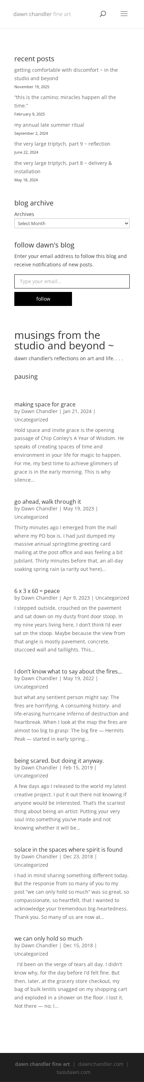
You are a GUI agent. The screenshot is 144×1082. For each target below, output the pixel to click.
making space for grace (44, 404)
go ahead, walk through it (47, 501)
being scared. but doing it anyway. (59, 761)
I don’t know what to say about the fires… (68, 671)
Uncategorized (31, 419)
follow (43, 298)
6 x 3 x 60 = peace (37, 591)
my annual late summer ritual (49, 124)
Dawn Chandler (39, 411)
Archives (24, 214)
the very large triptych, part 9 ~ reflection (62, 143)
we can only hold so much (48, 938)
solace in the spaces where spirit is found (68, 849)
